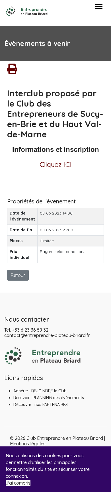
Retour (18, 275)
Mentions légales (28, 443)
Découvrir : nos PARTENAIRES (40, 404)
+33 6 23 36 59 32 (30, 330)
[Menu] (98, 11)
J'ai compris (18, 483)
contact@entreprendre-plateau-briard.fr (47, 335)
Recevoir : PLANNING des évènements (48, 397)
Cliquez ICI (55, 164)
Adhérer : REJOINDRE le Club (40, 390)
